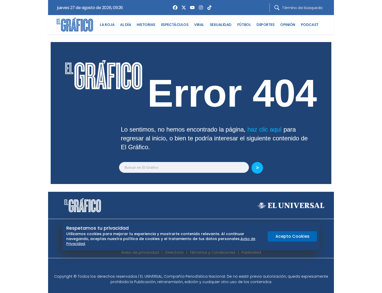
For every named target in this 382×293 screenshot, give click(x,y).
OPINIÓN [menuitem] (287, 24)
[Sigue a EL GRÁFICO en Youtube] (196, 267)
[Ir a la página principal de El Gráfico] (75, 25)
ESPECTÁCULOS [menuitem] (174, 24)
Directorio (174, 252)
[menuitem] (174, 7)
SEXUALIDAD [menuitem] (221, 24)
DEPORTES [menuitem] (265, 24)
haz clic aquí (264, 129)
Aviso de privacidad (140, 252)
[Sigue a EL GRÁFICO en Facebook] (185, 267)
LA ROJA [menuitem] (107, 24)
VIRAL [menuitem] (199, 24)
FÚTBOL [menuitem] (244, 24)
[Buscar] (277, 8)
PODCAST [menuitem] (310, 24)
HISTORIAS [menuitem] (146, 24)
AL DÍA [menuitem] (125, 24)
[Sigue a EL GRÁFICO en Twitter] (189, 267)
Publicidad (251, 252)
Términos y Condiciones (212, 252)
